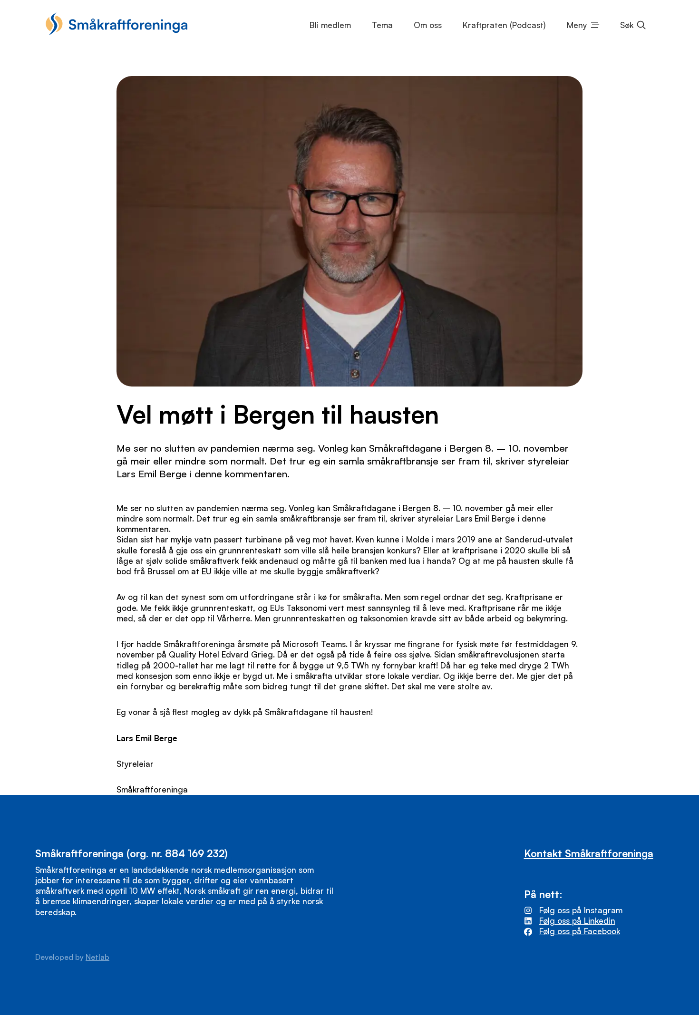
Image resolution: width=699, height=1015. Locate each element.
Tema (382, 25)
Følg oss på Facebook (579, 931)
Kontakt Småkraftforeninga (588, 853)
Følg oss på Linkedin (577, 921)
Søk (626, 25)
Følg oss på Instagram (580, 910)
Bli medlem (330, 25)
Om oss (428, 25)
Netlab (97, 957)
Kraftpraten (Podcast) (504, 25)
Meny (577, 25)
